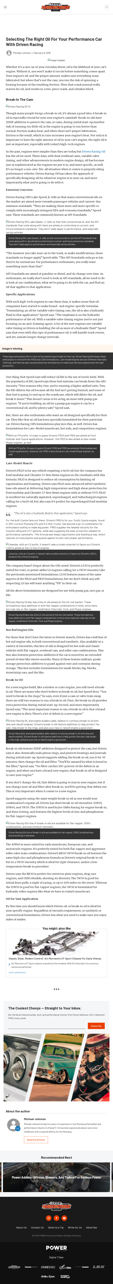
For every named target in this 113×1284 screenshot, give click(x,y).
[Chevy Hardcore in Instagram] (48, 1218)
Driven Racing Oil (93, 151)
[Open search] (106, 7)
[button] (56, 60)
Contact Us (37, 1227)
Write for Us (75, 1227)
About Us (21, 1227)
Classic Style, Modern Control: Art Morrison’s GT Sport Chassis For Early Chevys (55, 958)
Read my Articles (36, 1139)
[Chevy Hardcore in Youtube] (64, 1218)
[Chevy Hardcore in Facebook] (56, 1218)
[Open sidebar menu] (5, 7)
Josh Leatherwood (17, 972)
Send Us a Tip (56, 1227)
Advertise (91, 1227)
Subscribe (96, 1025)
